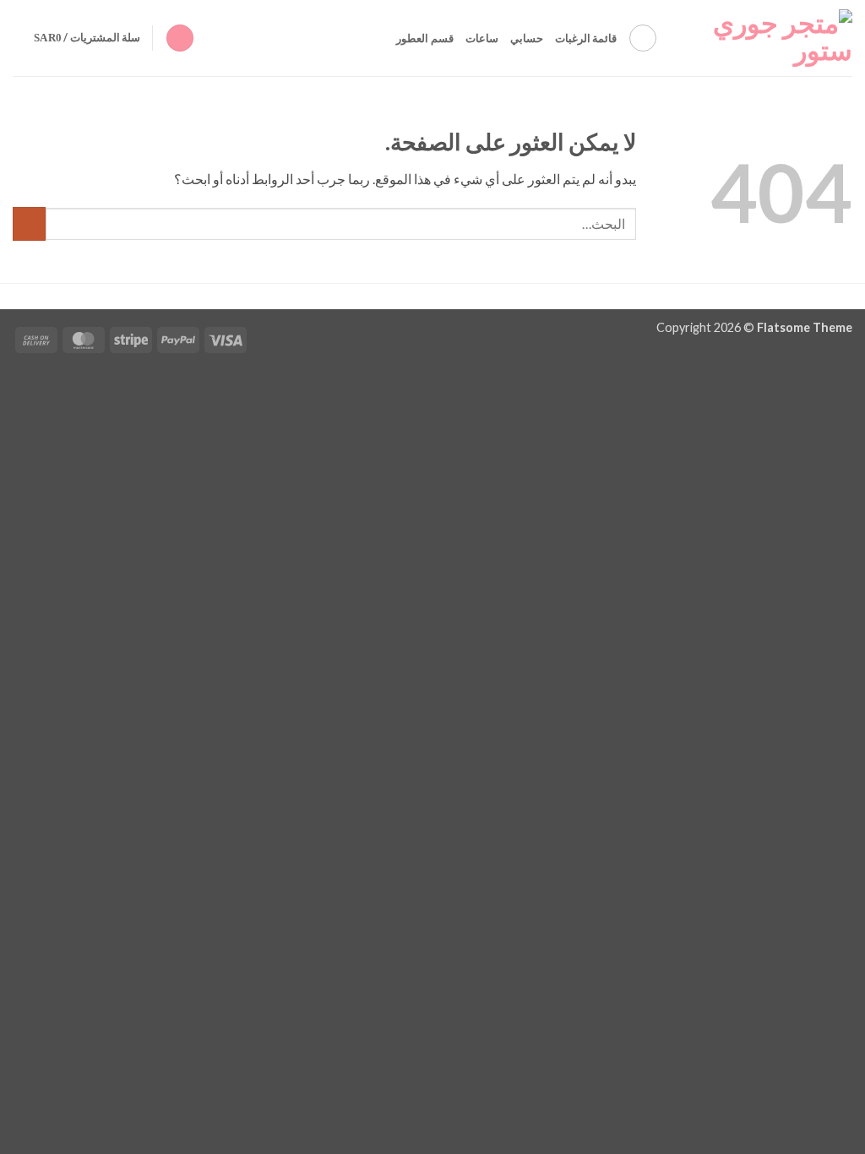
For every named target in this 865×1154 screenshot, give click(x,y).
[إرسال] (29, 223)
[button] (179, 38)
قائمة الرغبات (586, 38)
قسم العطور (424, 38)
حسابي (526, 38)
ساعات (481, 38)
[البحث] (642, 38)
